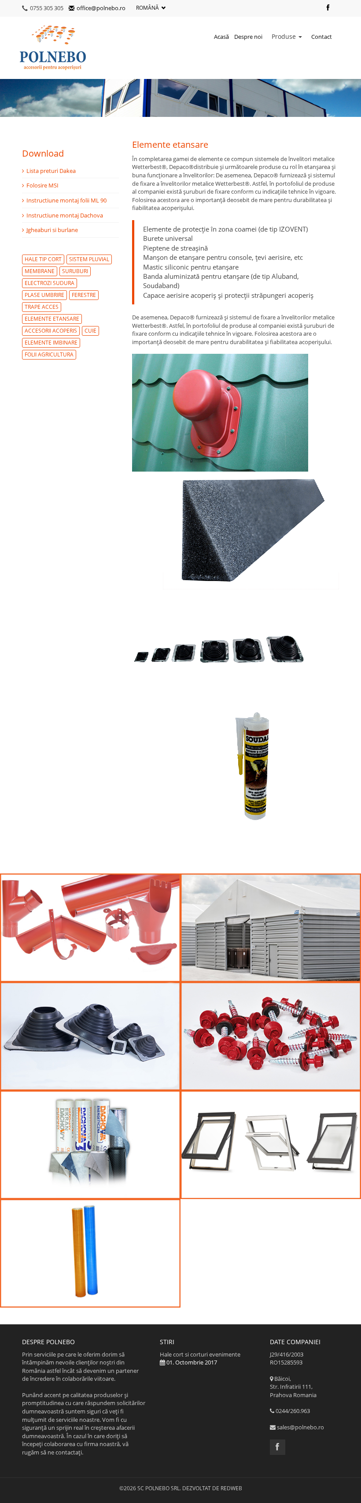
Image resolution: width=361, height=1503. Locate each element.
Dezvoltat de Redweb (212, 1488)
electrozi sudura (49, 283)
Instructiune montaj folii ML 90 (66, 200)
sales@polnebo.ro (300, 1427)
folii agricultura (49, 354)
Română (147, 7)
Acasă (221, 37)
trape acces (42, 307)
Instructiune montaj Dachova (64, 215)
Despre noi (248, 37)
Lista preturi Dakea (51, 171)
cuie (90, 330)
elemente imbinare (51, 342)
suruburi (75, 271)
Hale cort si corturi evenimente (200, 1358)
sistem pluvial (89, 259)
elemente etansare (52, 318)
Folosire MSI (42, 185)
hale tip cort (43, 259)
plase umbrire (44, 295)
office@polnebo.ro (101, 8)
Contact (321, 37)
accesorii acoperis (51, 330)
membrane (40, 271)
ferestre (84, 295)
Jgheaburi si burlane (52, 230)
